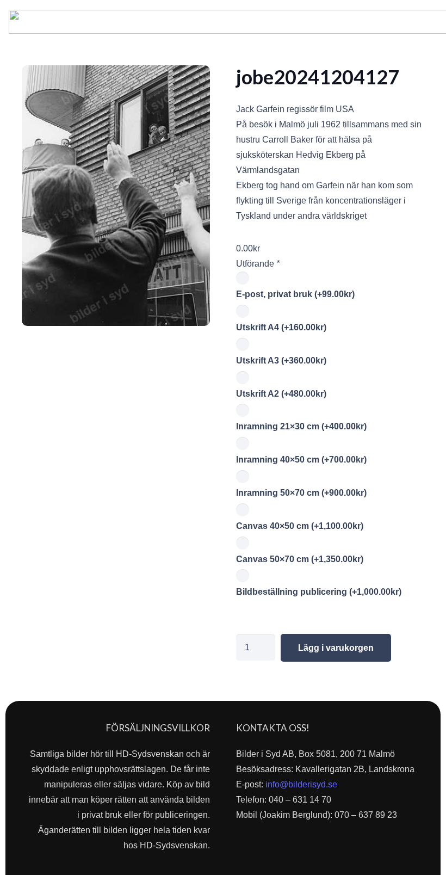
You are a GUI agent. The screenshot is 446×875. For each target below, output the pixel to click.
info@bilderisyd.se (301, 784)
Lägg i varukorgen (336, 647)
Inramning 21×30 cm (301, 426)
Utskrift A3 (281, 360)
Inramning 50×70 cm (301, 492)
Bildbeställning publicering (318, 591)
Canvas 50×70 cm (299, 559)
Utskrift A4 (281, 327)
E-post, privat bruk (295, 294)
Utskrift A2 (281, 393)
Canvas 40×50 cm (299, 526)
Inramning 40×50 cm (301, 459)
